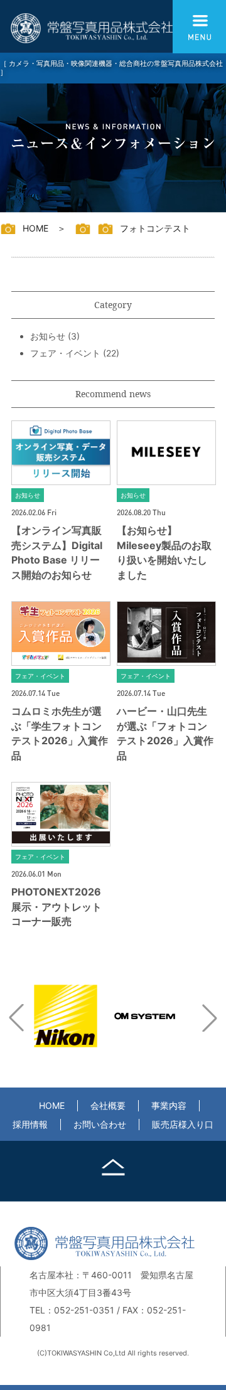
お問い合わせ (99, 1124)
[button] (16, 1018)
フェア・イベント (65, 353)
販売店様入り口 (182, 1124)
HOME (52, 1105)
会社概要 (108, 1105)
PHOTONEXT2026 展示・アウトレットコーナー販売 (56, 906)
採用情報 (30, 1124)
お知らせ (47, 336)
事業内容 (168, 1105)
